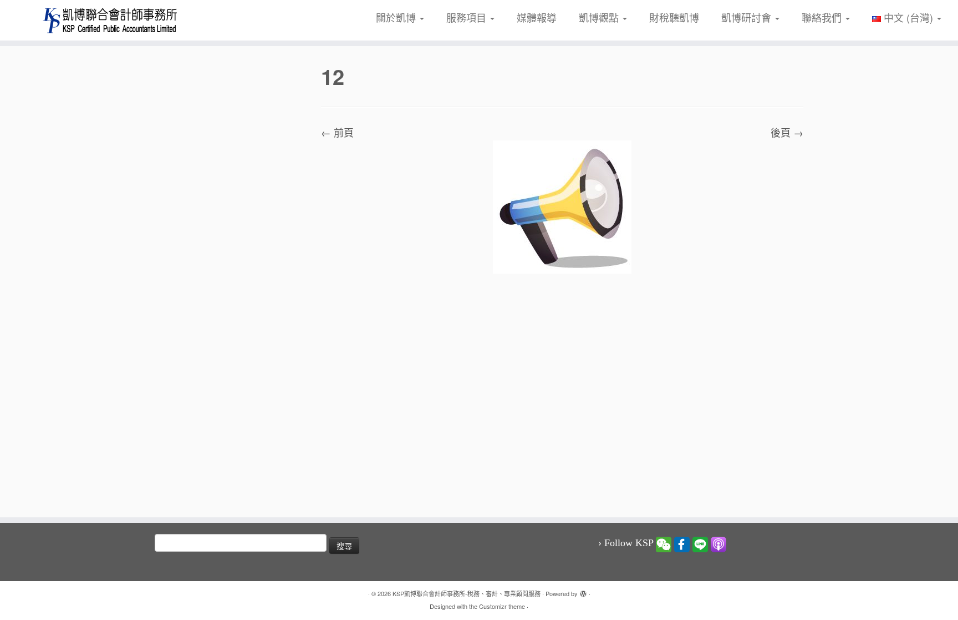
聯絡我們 (823, 17)
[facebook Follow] (682, 543)
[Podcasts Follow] (718, 543)
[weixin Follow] (663, 543)
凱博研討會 (747, 17)
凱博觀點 (600, 17)
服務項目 (467, 17)
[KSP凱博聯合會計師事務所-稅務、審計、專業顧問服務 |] (110, 20)
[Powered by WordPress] (583, 591)
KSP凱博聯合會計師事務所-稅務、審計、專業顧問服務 (467, 593)
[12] (562, 205)
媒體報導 (537, 17)
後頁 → (787, 132)
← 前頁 (337, 132)
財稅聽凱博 (674, 17)
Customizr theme (502, 606)
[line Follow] (700, 543)
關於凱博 (397, 17)
